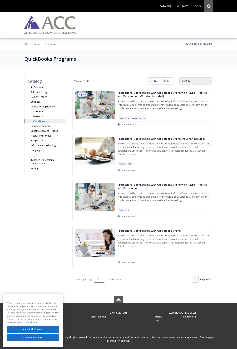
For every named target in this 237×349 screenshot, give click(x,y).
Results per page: (84, 279)
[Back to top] (118, 314)
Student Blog (189, 316)
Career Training (98, 316)
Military (158, 316)
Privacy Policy (123, 340)
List (156, 80)
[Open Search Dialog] (208, 6)
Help (157, 320)
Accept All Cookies (32, 329)
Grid (169, 80)
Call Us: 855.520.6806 (198, 44)
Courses (36, 44)
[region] (33, 320)
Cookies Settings (32, 337)
